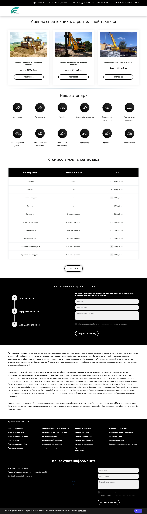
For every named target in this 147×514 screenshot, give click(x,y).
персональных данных (107, 324)
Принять (138, 510)
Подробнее (82, 511)
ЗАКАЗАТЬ (73, 268)
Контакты (48, 11)
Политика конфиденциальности (70, 11)
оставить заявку (108, 502)
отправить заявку (87, 333)
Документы (35, 11)
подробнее (73, 77)
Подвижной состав (18, 11)
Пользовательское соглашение (103, 11)
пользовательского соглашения (91, 327)
